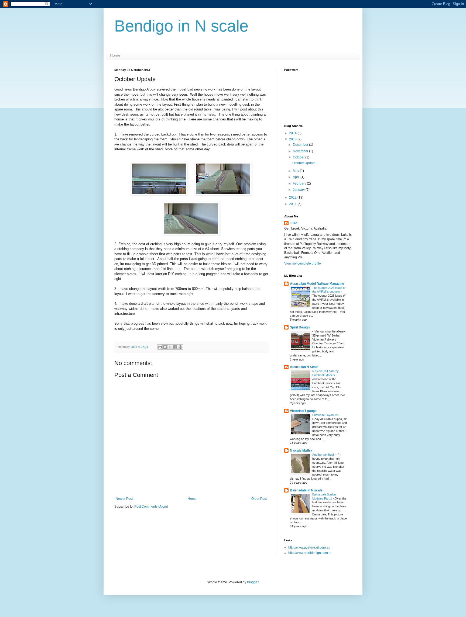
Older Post (259, 499)
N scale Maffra (301, 450)
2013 (293, 139)
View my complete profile (302, 263)
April (296, 177)
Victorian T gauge (303, 411)
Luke (293, 223)
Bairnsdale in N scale (306, 490)
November (301, 151)
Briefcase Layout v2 (325, 415)
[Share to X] (170, 347)
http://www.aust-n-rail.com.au (309, 547)
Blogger (252, 582)
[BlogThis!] (165, 347)
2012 (293, 197)
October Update (304, 163)
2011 (293, 204)
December (301, 145)
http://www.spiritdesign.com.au (310, 553)
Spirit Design (300, 327)
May (296, 171)
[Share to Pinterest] (180, 347)
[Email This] (160, 347)
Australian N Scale (304, 367)
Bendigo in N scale (181, 26)
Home (115, 55)
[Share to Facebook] (175, 347)
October (299, 157)
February (300, 183)
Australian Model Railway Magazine (317, 284)
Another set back (323, 454)
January (299, 190)
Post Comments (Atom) (151, 506)
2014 (293, 133)
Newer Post (124, 499)
